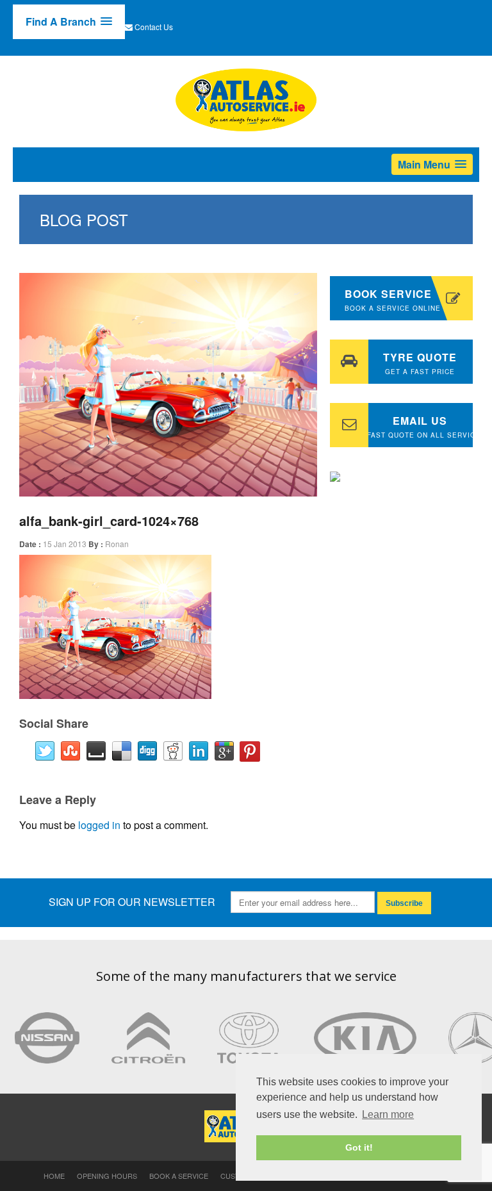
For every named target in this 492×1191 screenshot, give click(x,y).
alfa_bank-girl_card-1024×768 (109, 520)
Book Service (393, 299)
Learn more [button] (388, 1114)
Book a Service (178, 1175)
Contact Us (154, 26)
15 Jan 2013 (64, 543)
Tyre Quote (420, 363)
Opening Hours (107, 1175)
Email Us (420, 426)
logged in (99, 824)
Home (54, 1175)
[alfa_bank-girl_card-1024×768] (168, 385)
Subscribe (404, 903)
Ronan (117, 543)
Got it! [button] (359, 1147)
